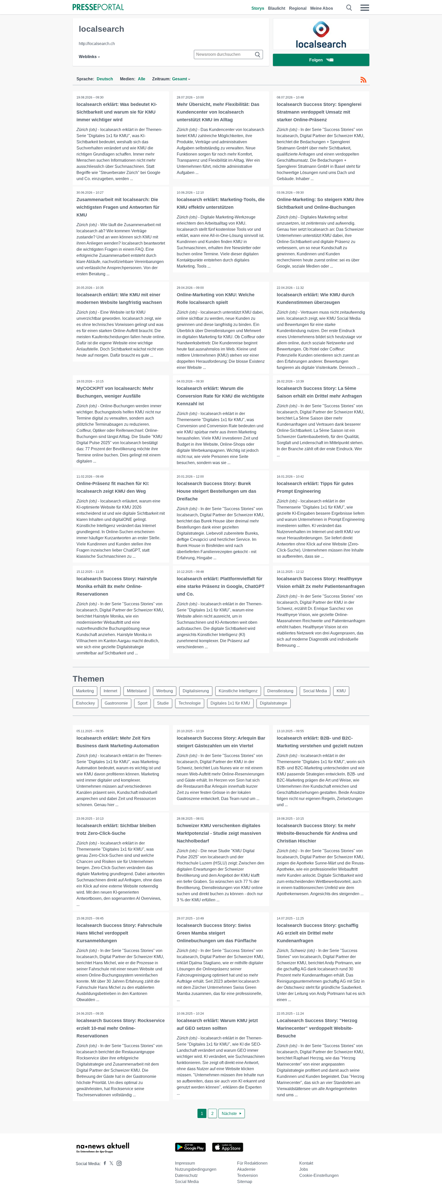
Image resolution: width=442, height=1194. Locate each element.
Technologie (190, 703)
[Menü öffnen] (364, 7)
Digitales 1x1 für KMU (230, 703)
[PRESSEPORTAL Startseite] (98, 7)
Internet (110, 691)
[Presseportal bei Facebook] (103, 1164)
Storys (257, 8)
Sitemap (244, 1181)
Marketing (85, 691)
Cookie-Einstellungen (319, 1175)
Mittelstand (137, 691)
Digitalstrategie (273, 703)
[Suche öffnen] (349, 7)
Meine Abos (321, 8)
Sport (142, 703)
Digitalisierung (196, 691)
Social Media (315, 691)
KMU (341, 691)
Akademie (246, 1169)
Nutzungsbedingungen (195, 1169)
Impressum (185, 1163)
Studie (163, 703)
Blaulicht (276, 8)
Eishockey (85, 703)
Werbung (164, 691)
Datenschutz (186, 1175)
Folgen (316, 60)
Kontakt (306, 1163)
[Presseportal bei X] (110, 1164)
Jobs (303, 1169)
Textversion (247, 1175)
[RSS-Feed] (363, 79)
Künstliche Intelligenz (238, 691)
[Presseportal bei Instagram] (117, 1163)
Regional (297, 8)
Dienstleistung (280, 691)
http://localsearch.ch (97, 43)
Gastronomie (116, 703)
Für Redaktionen (252, 1163)
